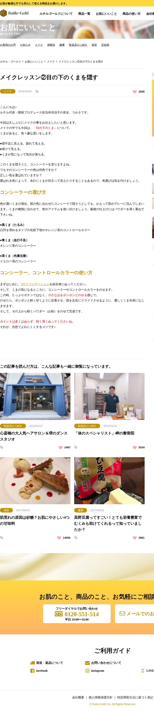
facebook (42, 670)
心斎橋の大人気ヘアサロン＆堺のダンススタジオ (34, 436)
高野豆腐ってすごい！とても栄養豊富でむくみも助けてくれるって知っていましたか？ (108, 523)
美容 (94, 44)
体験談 (51, 44)
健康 (62, 44)
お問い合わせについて (106, 662)
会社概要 (78, 697)
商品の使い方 (132, 13)
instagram (97, 670)
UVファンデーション (35, 284)
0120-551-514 (82, 614)
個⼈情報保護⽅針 (101, 697)
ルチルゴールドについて (56, 13)
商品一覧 (84, 13)
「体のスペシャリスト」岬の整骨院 (104, 433)
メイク (39, 44)
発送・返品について (49, 662)
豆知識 (105, 44)
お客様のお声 (8, 44)
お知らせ (25, 44)
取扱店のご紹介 (78, 44)
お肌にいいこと (106, 13)
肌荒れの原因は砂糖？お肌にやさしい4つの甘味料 (34, 520)
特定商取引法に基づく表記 (135, 697)
